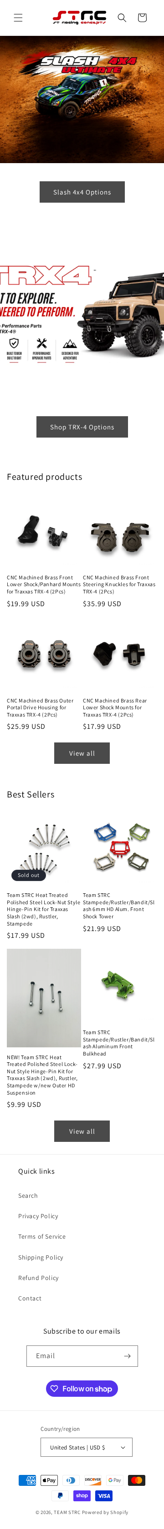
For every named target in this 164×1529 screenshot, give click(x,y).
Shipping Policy (40, 1257)
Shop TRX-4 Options (82, 426)
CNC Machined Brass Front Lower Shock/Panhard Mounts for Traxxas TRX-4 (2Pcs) (44, 584)
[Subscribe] (128, 1356)
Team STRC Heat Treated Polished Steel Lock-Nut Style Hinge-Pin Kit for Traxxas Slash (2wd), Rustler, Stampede (43, 909)
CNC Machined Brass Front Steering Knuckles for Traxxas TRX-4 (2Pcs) (119, 584)
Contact (29, 1298)
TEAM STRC (67, 1512)
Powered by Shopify (105, 1512)
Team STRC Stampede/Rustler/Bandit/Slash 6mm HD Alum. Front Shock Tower (119, 906)
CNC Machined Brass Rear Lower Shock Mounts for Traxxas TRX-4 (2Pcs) (115, 707)
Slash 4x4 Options (82, 191)
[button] (18, 18)
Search (28, 1195)
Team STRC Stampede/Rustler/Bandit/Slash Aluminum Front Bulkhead (119, 1043)
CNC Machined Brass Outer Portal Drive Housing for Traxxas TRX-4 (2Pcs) (40, 707)
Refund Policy (38, 1278)
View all (82, 753)
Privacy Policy (38, 1216)
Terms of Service (42, 1236)
